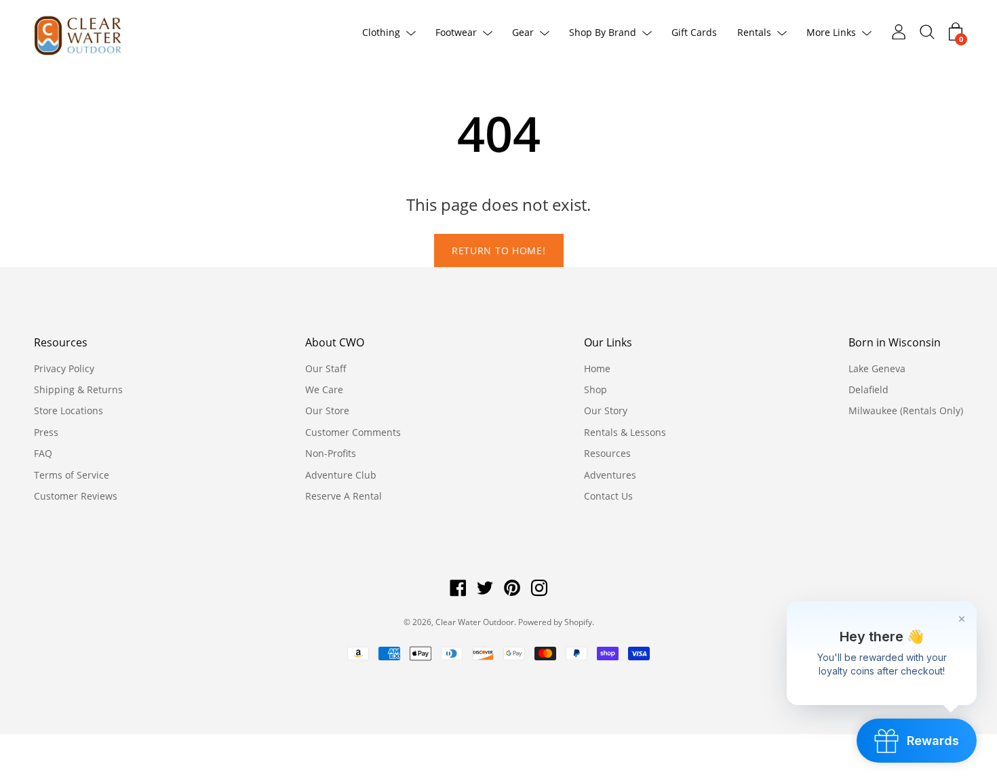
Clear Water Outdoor (474, 622)
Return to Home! (499, 250)
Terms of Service (71, 474)
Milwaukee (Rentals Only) (905, 410)
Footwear (456, 32)
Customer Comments (353, 432)
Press (46, 432)
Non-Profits (330, 453)
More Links (831, 32)
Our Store (327, 410)
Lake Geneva (876, 368)
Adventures (610, 474)
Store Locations (68, 410)
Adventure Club (340, 474)
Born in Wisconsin (894, 342)
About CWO (334, 342)
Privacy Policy (64, 368)
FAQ (43, 453)
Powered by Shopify (555, 622)
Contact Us (608, 495)
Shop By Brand (602, 32)
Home (597, 368)
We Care (324, 389)
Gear (523, 32)
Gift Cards (694, 32)
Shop (595, 389)
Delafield (868, 389)
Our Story (605, 410)
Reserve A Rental (343, 495)
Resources (60, 342)
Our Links (608, 342)
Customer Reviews (75, 495)
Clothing (381, 32)
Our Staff (326, 368)
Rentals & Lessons (625, 432)
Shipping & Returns (78, 389)
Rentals (754, 32)
